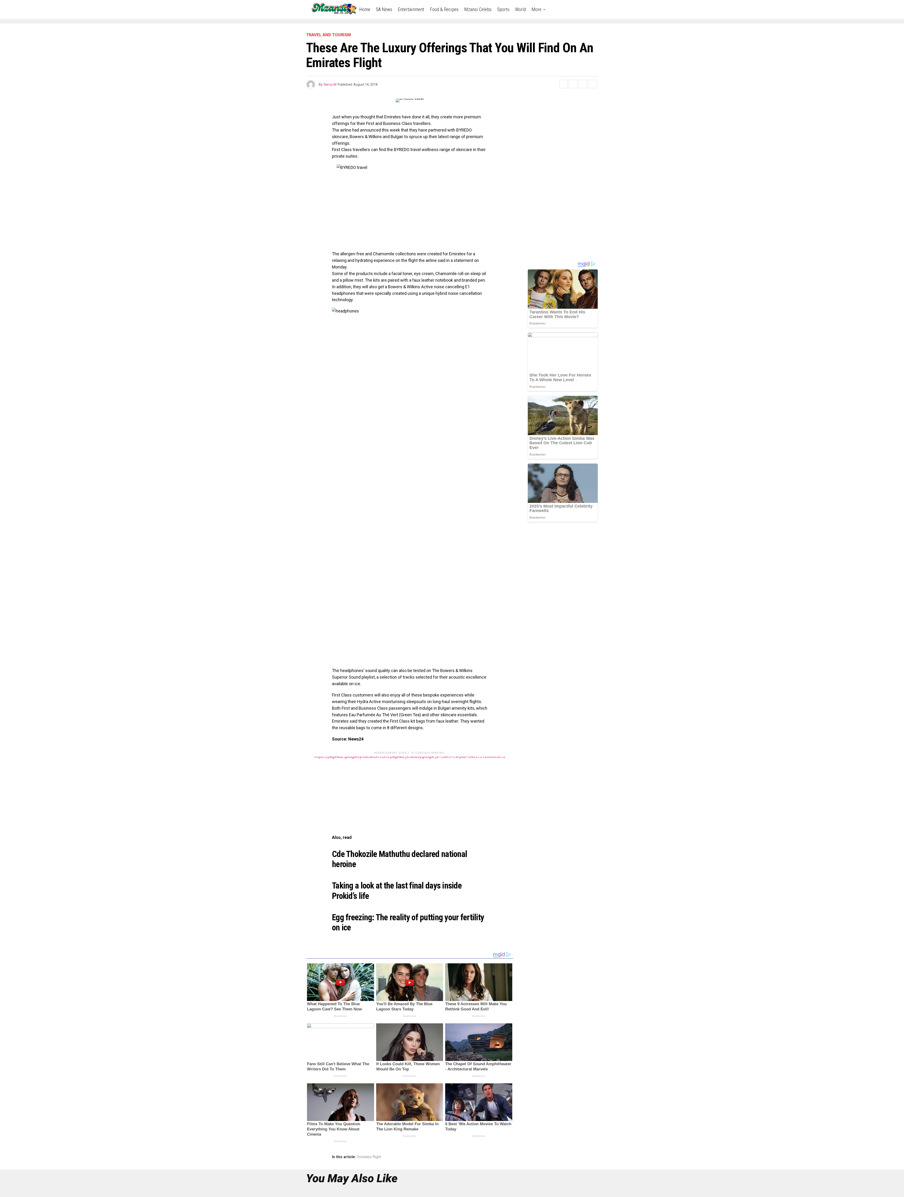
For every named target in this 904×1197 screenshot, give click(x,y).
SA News (384, 9)
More (536, 9)
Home (364, 9)
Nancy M (330, 84)
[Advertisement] (409, 789)
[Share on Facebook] (563, 84)
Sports (503, 9)
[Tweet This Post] (573, 84)
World (520, 9)
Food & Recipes (444, 9)
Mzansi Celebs (478, 9)
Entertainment (411, 9)
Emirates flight (369, 1157)
